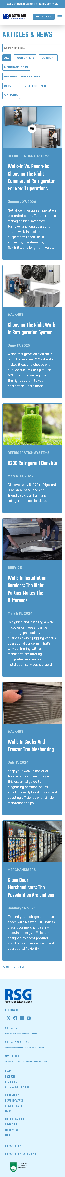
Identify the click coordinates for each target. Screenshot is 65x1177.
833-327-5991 (16, 1119)
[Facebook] (15, 1018)
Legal (8, 1135)
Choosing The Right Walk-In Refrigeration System (32, 329)
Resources (11, 1082)
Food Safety (25, 57)
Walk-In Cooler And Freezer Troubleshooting (31, 746)
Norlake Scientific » (17, 1042)
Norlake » (11, 1028)
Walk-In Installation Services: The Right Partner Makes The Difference (27, 589)
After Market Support (17, 1087)
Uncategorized (34, 86)
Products (10, 1076)
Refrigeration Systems (22, 76)
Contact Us (11, 1124)
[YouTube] (28, 1018)
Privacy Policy (13, 1146)
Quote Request (12, 1095)
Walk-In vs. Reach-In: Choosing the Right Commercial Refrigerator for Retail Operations (31, 177)
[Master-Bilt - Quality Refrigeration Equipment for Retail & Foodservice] (15, 17)
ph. (7, 1119)
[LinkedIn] (22, 1018)
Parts (8, 1071)
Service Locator (13, 1106)
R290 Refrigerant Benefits (32, 463)
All (7, 57)
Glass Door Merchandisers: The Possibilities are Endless (31, 888)
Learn (8, 1111)
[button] (59, 16)
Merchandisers (16, 67)
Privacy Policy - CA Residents (21, 1154)
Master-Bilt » (13, 1056)
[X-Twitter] (8, 1018)
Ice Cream (48, 57)
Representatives (14, 1100)
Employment (11, 1130)
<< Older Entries (15, 967)
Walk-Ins (11, 95)
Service (10, 86)
